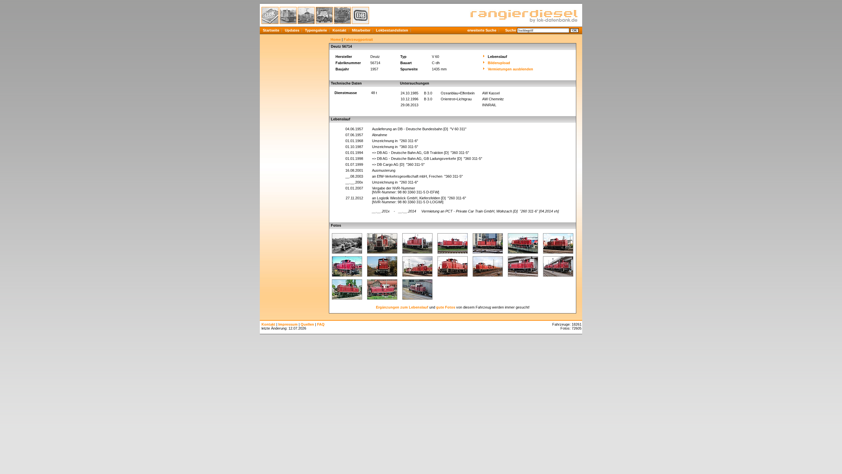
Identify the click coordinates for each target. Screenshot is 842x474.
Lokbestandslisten (392, 30)
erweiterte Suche (481, 30)
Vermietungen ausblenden (510, 69)
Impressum (288, 324)
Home (336, 39)
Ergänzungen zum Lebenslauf (402, 307)
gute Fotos (445, 307)
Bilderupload (499, 63)
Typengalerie (316, 30)
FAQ (321, 324)
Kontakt (339, 30)
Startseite (271, 30)
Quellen (307, 324)
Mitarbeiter (361, 30)
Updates (292, 30)
